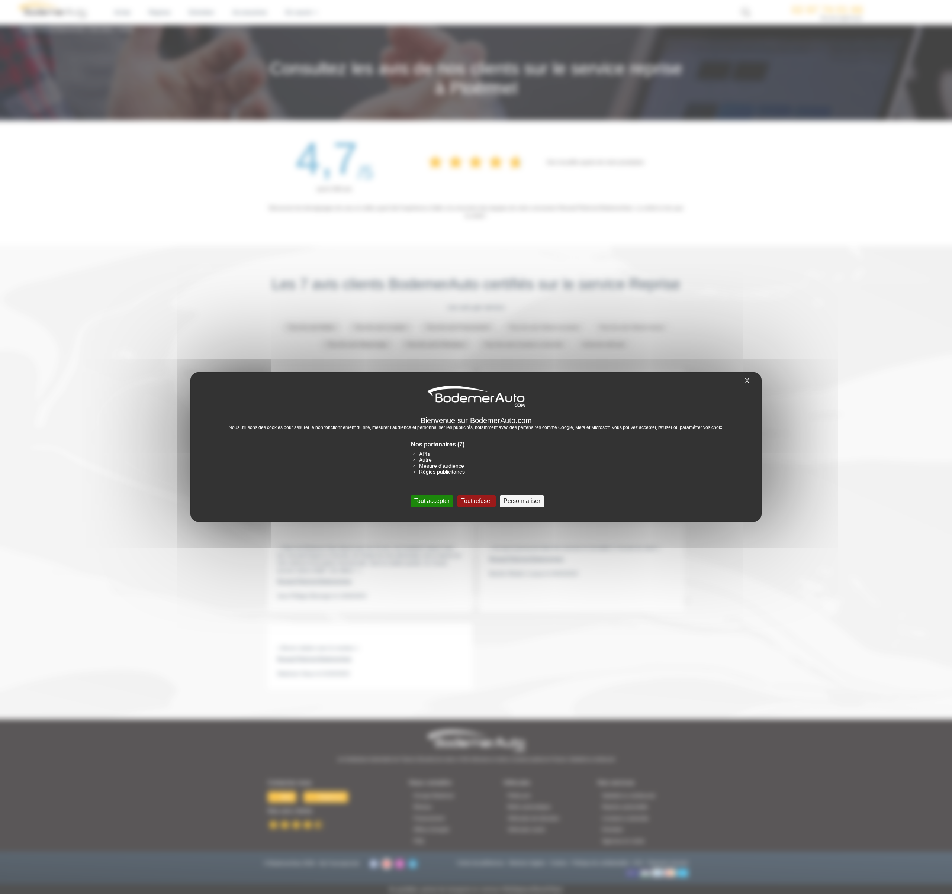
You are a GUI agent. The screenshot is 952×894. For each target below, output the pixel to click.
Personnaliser (522, 501)
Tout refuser (476, 501)
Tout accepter (432, 501)
